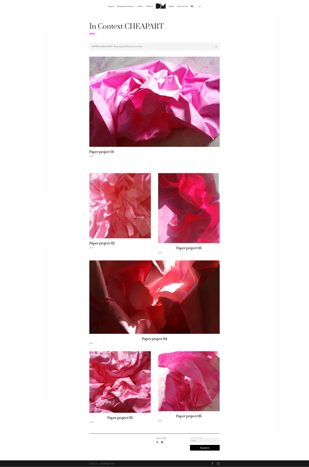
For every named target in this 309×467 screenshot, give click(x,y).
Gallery (140, 6)
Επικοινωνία (182, 6)
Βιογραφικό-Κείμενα (125, 6)
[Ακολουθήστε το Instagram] (162, 442)
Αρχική (111, 6)
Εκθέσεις (149, 6)
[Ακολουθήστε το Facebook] (157, 442)
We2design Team (107, 463)
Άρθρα (171, 6)
